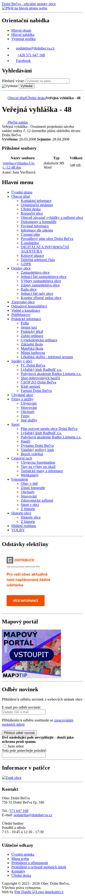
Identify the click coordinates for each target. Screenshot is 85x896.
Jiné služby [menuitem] (29, 420)
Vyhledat (27, 86)
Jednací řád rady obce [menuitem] (37, 294)
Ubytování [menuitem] (29, 403)
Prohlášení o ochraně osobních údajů (38, 867)
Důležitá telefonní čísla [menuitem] (38, 260)
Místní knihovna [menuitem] (33, 353)
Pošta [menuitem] (25, 323)
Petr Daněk (23, 892)
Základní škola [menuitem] (32, 344)
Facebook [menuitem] (23, 61)
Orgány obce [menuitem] (21, 268)
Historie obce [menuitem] (21, 513)
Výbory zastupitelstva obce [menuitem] (41, 281)
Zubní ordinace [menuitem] (32, 336)
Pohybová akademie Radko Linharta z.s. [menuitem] (51, 374)
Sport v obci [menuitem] (30, 505)
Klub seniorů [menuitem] (30, 386)
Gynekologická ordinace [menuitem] (39, 340)
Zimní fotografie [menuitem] (33, 488)
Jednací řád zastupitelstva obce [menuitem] (43, 277)
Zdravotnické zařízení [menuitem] (37, 500)
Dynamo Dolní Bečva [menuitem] (37, 446)
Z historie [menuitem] (28, 509)
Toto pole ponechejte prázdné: (24, 750)
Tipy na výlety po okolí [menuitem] (38, 467)
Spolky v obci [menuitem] (21, 361)
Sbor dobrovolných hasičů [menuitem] (40, 378)
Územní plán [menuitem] (30, 234)
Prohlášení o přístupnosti (29, 863)
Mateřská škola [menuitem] (32, 348)
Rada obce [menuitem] (29, 289)
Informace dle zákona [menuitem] (37, 230)
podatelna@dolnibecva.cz (33, 815)
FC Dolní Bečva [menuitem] (33, 365)
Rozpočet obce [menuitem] (32, 213)
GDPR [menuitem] (26, 264)
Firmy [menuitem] (25, 416)
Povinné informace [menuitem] (35, 226)
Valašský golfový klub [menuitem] (37, 450)
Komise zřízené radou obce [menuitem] (41, 298)
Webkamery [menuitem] (30, 475)
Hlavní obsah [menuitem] (21, 30)
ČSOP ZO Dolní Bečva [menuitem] (38, 382)
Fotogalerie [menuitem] (19, 479)
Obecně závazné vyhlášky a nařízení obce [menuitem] (52, 218)
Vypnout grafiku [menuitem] (23, 39)
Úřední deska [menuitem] (31, 209)
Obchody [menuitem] (28, 412)
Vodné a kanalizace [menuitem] (25, 310)
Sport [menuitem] (15, 424)
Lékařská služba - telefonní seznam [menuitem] (47, 357)
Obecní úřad (17, 98)
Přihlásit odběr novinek (19, 733)
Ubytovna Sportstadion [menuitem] (38, 462)
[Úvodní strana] (4, 98)
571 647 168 (18, 811)
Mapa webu (20, 859)
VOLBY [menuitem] (18, 530)
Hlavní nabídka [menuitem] (22, 35)
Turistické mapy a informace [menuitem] (42, 471)
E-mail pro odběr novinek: (21, 707)
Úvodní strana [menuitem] (21, 192)
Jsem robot (15, 746)
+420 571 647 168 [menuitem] (31, 55)
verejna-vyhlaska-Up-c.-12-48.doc (19, 165)
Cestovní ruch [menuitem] (21, 458)
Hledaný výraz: (13, 81)
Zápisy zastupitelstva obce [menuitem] (40, 285)
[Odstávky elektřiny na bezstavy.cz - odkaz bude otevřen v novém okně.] (31, 609)
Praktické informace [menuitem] (26, 319)
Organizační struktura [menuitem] (37, 205)
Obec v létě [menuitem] (29, 484)
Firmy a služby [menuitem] (22, 399)
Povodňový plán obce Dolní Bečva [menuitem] (47, 239)
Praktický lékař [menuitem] (32, 332)
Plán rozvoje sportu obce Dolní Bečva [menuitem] (49, 429)
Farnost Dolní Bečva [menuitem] (36, 391)
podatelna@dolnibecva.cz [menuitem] (35, 48)
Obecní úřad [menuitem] (20, 196)
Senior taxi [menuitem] (29, 327)
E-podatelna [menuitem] (30, 243)
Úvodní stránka (22, 854)
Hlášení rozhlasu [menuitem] (23, 526)
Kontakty (18, 871)
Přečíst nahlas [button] (17, 122)
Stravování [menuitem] (29, 408)
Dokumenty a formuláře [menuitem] (38, 222)
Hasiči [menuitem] (25, 441)
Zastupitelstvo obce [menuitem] (35, 272)
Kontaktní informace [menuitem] (36, 201)
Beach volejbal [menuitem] (32, 454)
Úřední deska (36, 98)
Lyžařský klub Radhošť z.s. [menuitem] (41, 370)
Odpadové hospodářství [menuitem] (29, 306)
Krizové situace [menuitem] (32, 256)
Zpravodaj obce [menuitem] (23, 302)
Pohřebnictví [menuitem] (20, 315)
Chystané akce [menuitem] (22, 395)
